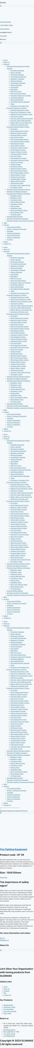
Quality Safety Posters (17, 181)
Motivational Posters (17, 143)
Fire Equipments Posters (18, 158)
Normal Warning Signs (17, 202)
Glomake (3, 2)
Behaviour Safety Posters (18, 133)
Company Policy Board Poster (20, 185)
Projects (6, 225)
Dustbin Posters (15, 164)
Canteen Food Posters (17, 177)
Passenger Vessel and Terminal (20, 95)
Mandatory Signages (17, 79)
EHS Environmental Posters (19, 139)
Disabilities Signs (16, 208)
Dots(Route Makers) (17, 98)
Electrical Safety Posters (18, 135)
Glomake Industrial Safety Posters (18, 127)
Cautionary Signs (16, 200)
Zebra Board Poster (16, 183)
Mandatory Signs (16, 196)
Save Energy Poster (16, 137)
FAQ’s (5, 223)
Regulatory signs (15, 198)
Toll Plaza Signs (15, 214)
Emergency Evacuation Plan (19, 106)
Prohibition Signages (17, 70)
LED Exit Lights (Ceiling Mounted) (21, 118)
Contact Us (7, 244)
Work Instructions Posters (18, 171)
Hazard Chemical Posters (18, 152)
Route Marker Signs (16, 212)
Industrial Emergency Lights (19, 110)
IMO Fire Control (15, 91)
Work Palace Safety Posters (19, 173)
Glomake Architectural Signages (17, 219)
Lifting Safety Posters (17, 146)
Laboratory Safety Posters (19, 148)
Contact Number (5, 22)
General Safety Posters (18, 175)
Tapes (12, 104)
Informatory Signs (16, 204)
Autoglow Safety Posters (18, 154)
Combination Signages (17, 83)
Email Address (4, 29)
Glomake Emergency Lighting (16, 108)
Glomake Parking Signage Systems (18, 189)
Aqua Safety (14, 87)
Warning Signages (16, 81)
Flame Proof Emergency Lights (20, 112)
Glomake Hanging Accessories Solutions (20, 221)
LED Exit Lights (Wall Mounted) (20, 120)
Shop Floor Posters (16, 162)
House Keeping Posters (18, 150)
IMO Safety (14, 89)
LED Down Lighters (16, 116)
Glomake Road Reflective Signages (18, 194)
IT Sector (10, 239)
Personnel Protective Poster (19, 160)
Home (5, 60)
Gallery (5, 242)
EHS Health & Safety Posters (19, 141)
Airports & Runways (13, 235)
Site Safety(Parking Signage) (19, 102)
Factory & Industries (13, 237)
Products (6, 64)
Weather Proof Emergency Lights (21, 114)
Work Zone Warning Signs (18, 210)
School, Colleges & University (16, 229)
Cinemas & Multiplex (13, 233)
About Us (6, 62)
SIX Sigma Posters (16, 166)
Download (3, 36)
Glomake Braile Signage (15, 216)
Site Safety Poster (16, 187)
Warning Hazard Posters (18, 168)
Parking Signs (14, 206)
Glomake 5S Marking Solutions (17, 191)
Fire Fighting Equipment (18, 77)
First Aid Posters (15, 156)
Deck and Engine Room (18, 93)
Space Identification (17, 100)
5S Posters (14, 129)
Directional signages (17, 75)
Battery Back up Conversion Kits (21, 123)
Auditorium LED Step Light (19, 125)
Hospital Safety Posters (18, 179)
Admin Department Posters (19, 131)
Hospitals (10, 231)
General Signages (16, 85)
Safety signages (15, 72)
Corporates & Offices (14, 227)
